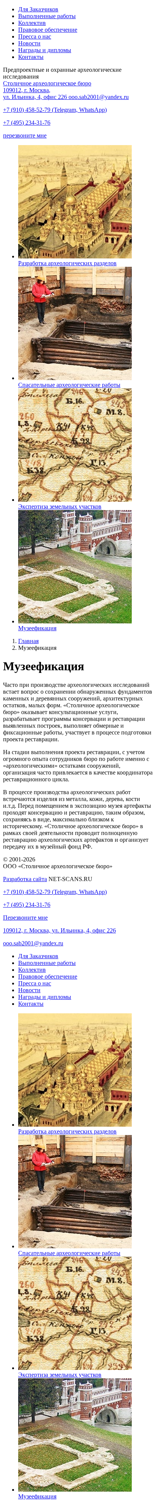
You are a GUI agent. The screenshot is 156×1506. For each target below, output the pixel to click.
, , (35, 93)
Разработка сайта (25, 879)
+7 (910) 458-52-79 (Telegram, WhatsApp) (55, 110)
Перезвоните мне (25, 917)
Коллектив (32, 23)
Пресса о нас (34, 36)
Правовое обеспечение (47, 29)
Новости (29, 43)
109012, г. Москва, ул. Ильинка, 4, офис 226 (59, 930)
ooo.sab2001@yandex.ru (99, 97)
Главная (28, 641)
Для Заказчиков (38, 9)
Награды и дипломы (44, 50)
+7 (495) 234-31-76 (26, 122)
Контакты (31, 57)
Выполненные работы (47, 16)
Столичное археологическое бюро (47, 83)
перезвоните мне (25, 135)
